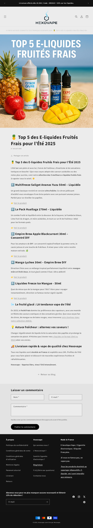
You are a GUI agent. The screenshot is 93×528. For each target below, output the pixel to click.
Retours (9, 481)
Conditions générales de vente (18, 451)
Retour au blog (48, 374)
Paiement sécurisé (13, 470)
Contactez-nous (39, 476)
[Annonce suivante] (88, 3)
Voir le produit (20, 203)
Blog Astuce (38, 465)
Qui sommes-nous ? (41, 445)
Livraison (9, 476)
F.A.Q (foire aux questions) (43, 470)
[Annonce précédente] (4, 3)
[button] (5, 16)
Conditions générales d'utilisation (14, 457)
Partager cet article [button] (21, 156)
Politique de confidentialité (17, 445)
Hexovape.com (43, 522)
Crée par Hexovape (54, 522)
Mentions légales (12, 465)
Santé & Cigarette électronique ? (40, 457)
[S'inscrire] (47, 502)
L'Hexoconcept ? (39, 451)
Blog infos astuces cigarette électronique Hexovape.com (27, 30)
